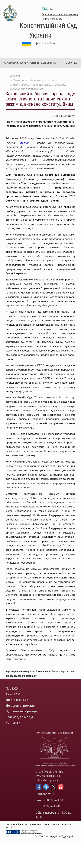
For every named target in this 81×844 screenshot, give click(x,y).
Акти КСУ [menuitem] (13, 694)
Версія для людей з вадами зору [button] (60, 14)
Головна (15, 76)
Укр (45, 8)
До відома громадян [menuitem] (21, 706)
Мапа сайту (56, 18)
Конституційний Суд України (48, 30)
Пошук (45, 18)
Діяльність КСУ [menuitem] (17, 700)
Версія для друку (64, 115)
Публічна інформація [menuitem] (21, 711)
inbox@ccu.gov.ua (47, 780)
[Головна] (10, 13)
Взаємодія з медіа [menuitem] (19, 717)
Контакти (13, 723)
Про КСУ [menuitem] (12, 689)
